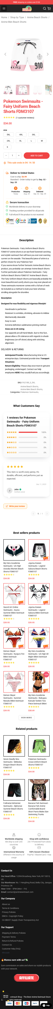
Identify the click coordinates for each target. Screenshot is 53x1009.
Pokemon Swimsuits (29, 392)
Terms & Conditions (10, 908)
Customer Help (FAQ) (11, 949)
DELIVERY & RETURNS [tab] (12, 349)
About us (6, 904)
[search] (44, 8)
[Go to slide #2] (22, 90)
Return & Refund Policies (12, 941)
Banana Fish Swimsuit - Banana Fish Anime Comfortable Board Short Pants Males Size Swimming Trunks (38, 809)
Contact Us (7, 945)
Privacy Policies (9, 912)
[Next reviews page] (47, 513)
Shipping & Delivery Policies (14, 933)
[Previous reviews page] (33, 513)
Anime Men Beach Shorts (13, 22)
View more (26, 718)
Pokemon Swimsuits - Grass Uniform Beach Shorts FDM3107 (37, 762)
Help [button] (48, 1005)
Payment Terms (9, 937)
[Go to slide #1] (8, 90)
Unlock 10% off (5, 996)
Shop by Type (17, 17)
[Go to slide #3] (37, 90)
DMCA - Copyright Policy (12, 916)
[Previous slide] (5, 54)
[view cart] (49, 8)
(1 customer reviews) (25, 118)
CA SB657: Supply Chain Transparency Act (20, 920)
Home (4, 17)
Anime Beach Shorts (37, 17)
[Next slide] (47, 54)
